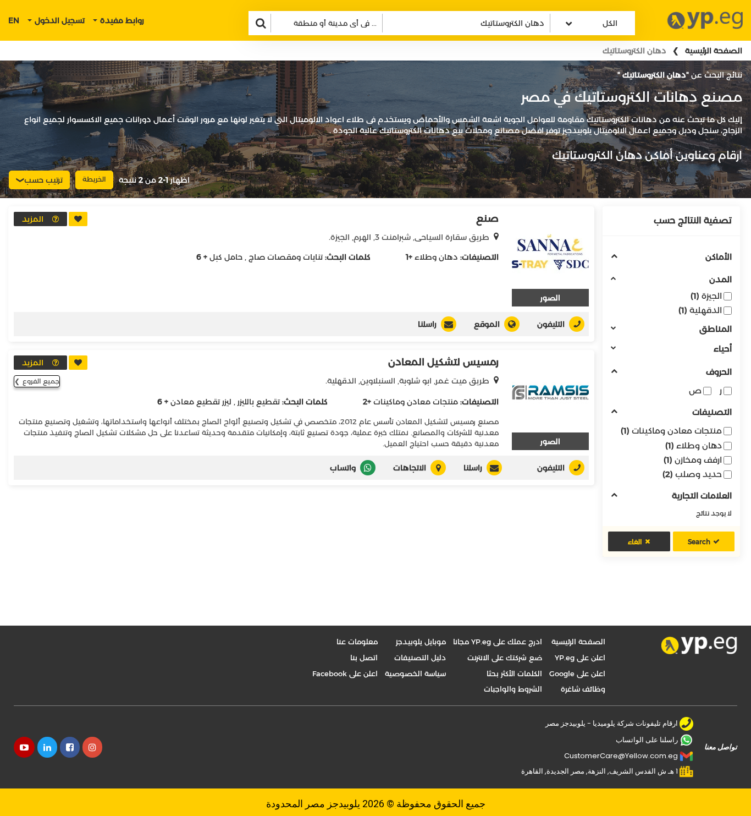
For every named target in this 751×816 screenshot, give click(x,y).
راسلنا (427, 324)
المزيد (32, 219)
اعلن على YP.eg (580, 657)
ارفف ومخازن (693, 459)
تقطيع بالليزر (259, 402)
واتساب (343, 468)
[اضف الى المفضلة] (78, 219)
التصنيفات (712, 412)
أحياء (723, 349)
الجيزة (706, 296)
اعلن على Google (577, 673)
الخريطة (94, 179)
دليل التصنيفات (420, 657)
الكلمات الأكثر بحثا (514, 673)
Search (699, 542)
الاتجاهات (409, 468)
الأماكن (718, 257)
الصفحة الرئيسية (713, 51)
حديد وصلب (692, 474)
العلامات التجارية (702, 496)
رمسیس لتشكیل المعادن (443, 362)
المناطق (715, 329)
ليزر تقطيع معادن (200, 402)
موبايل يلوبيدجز (421, 641)
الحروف (719, 372)
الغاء (635, 542)
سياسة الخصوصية (415, 673)
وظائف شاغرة (583, 688)
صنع (487, 218)
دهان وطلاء (693, 445)
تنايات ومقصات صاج (286, 257)
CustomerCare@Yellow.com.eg (621, 756)
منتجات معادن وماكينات (671, 430)
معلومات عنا (357, 641)
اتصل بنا (364, 657)
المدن (720, 279)
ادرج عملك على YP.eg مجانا (497, 641)
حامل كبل (225, 257)
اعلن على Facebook (345, 673)
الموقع (487, 324)
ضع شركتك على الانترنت (504, 657)
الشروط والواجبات (513, 688)
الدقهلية (700, 310)
